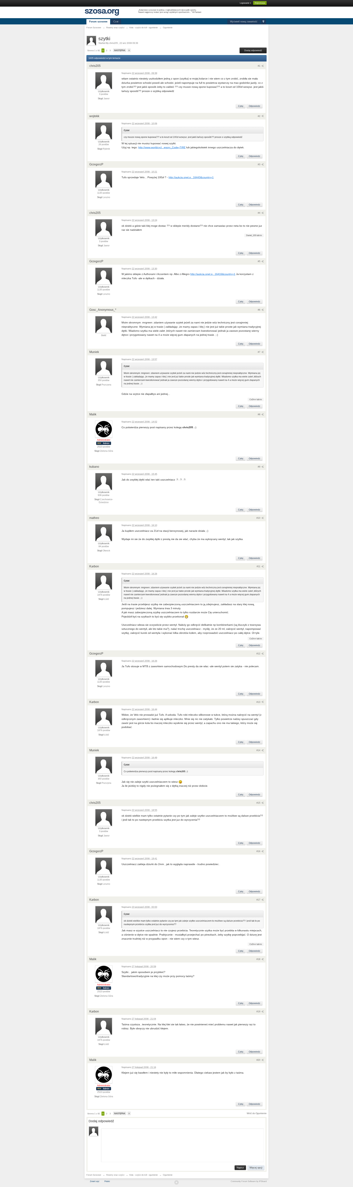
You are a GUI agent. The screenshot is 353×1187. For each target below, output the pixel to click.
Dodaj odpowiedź (253, 50)
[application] (182, 1144)
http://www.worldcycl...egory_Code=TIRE (162, 147)
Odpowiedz (254, 106)
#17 (258, 899)
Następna (119, 50)
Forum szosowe (98, 21)
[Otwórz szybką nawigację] (263, 21)
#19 (258, 1011)
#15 (258, 803)
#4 (259, 213)
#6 (259, 310)
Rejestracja (260, 3)
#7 (259, 352)
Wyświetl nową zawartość (243, 21)
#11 (259, 566)
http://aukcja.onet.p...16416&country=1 (212, 274)
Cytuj (240, 106)
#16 (258, 851)
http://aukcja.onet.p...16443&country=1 (191, 177)
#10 (258, 518)
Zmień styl (94, 1181)
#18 (258, 959)
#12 (258, 653)
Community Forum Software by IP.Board (249, 1181)
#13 (258, 702)
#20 (258, 1060)
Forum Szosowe (93, 1175)
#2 (259, 116)
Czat (115, 21)
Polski (107, 1181)
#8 (259, 414)
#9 (259, 466)
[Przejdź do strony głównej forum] (102, 12)
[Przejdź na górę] (176, 1182)
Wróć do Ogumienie (257, 1113)
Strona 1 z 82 (93, 50)
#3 (259, 164)
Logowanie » (245, 3)
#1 (259, 66)
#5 (259, 261)
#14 (258, 750)
